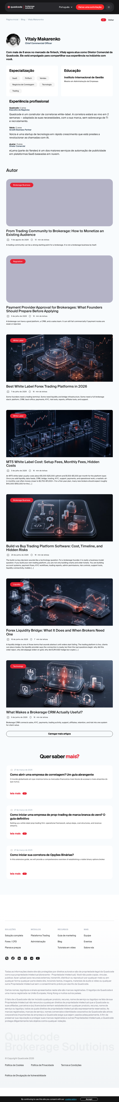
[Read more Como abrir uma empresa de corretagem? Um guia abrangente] (59, 782)
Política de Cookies (14, 1065)
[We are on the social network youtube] (38, 958)
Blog (23, 19)
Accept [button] (89, 1099)
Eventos (88, 941)
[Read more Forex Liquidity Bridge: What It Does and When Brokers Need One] (59, 614)
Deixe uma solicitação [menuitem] (90, 7)
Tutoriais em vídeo (67, 947)
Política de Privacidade (42, 1065)
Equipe (87, 935)
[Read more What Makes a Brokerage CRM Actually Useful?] (59, 693)
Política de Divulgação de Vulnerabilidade (25, 1075)
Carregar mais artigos (59, 733)
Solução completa (14, 935)
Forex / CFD (11, 941)
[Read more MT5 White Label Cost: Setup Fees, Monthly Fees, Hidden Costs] (59, 447)
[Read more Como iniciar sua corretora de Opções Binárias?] (59, 862)
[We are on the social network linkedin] (19, 958)
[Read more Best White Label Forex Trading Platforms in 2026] (59, 367)
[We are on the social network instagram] (25, 958)
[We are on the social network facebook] (13, 958)
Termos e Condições (71, 1065)
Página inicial (12, 19)
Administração (38, 941)
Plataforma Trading (40, 935)
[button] (66, 7)
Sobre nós (89, 947)
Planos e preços (13, 947)
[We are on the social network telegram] (31, 958)
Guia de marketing (67, 935)
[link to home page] (21, 7)
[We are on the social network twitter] (7, 958)
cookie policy (71, 1099)
